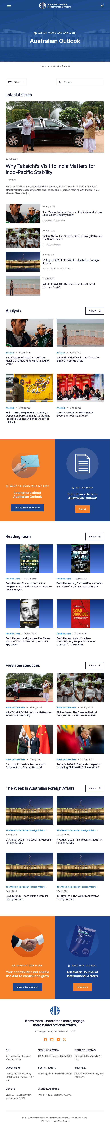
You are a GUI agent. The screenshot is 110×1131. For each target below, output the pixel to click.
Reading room (13, 578)
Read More (82, 987)
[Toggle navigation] (9, 5)
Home (43, 66)
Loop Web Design (60, 1121)
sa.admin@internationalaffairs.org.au (55, 1073)
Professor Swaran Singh (55, 221)
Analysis (10, 353)
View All (93, 311)
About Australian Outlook (27, 507)
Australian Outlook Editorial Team (58, 269)
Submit (82, 509)
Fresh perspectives (15, 707)
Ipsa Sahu (12, 180)
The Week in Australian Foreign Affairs (25, 830)
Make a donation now (27, 987)
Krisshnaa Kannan (52, 245)
